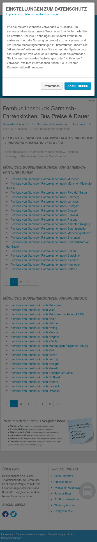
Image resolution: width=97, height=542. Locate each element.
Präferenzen (52, 86)
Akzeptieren (77, 86)
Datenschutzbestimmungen (41, 14)
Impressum (13, 14)
